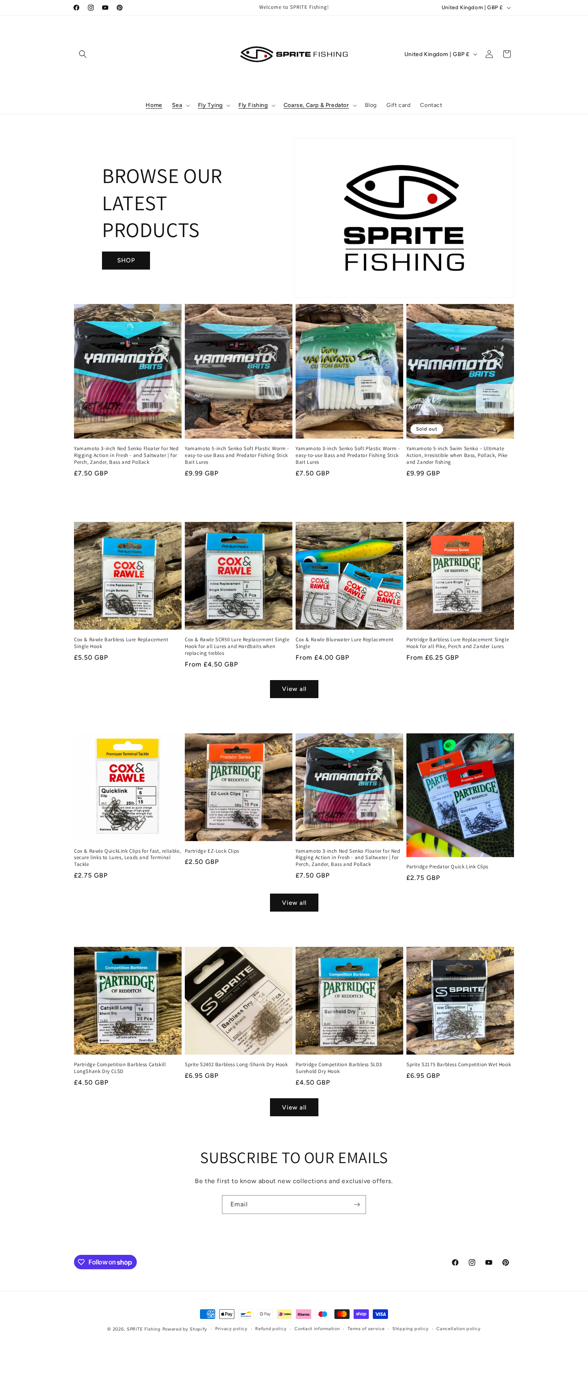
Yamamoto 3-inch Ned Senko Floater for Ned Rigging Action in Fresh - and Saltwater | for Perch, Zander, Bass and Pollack (126, 455)
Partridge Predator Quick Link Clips (447, 867)
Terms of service (366, 1328)
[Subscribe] (357, 1204)
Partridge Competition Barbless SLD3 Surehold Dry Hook (339, 1068)
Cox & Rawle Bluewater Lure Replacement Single (345, 643)
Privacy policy (231, 1328)
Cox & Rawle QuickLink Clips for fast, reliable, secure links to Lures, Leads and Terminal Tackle (127, 858)
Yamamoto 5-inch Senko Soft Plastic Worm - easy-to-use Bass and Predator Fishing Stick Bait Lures (237, 455)
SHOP (126, 260)
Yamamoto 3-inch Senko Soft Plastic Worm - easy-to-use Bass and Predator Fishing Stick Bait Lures (348, 455)
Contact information (317, 1328)
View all (294, 689)
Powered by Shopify (185, 1329)
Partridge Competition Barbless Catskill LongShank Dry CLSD (120, 1068)
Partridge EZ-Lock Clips (212, 851)
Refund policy (270, 1328)
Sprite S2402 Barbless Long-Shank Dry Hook (236, 1064)
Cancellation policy (458, 1328)
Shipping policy (410, 1328)
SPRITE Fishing (144, 1329)
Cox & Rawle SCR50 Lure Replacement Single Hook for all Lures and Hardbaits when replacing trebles (237, 646)
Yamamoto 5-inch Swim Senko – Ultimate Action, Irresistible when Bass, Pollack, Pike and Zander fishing (457, 455)
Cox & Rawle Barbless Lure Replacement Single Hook (121, 643)
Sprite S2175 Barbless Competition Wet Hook (458, 1064)
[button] (83, 54)
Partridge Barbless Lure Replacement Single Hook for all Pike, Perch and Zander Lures (457, 643)
